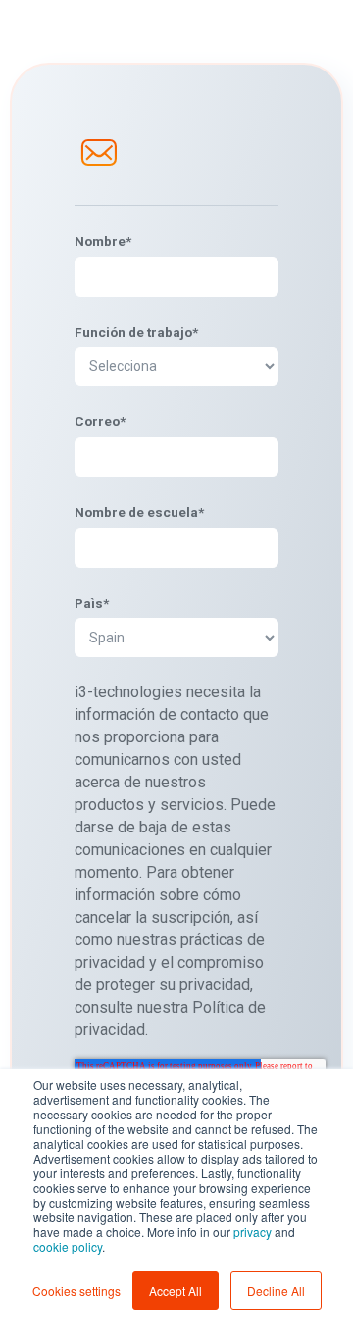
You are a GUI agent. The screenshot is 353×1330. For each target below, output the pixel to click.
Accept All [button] (175, 1290)
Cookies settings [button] (76, 1290)
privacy (252, 1231)
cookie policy (67, 1246)
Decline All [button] (276, 1290)
